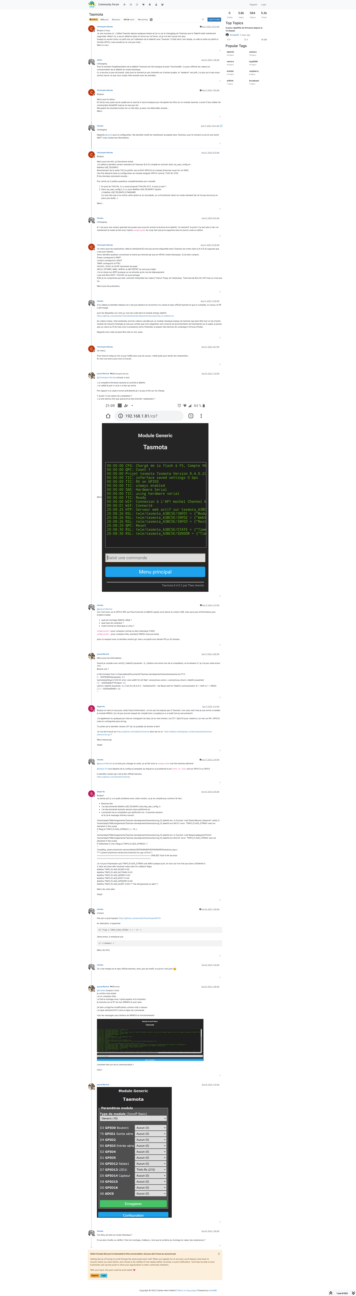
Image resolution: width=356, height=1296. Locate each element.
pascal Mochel (103, 373)
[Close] (219, 1254)
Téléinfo (94, 19)
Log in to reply (214, 19)
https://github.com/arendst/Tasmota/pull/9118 (139, 918)
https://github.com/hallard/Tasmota (133, 731)
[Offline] (92, 28)
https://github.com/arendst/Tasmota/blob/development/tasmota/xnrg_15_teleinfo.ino (135, 316)
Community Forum (108, 4)
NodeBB (213, 1290)
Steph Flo (101, 706)
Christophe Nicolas (105, 27)
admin (99, 60)
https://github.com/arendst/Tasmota (113, 777)
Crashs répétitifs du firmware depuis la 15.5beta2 (244, 29)
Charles (100, 126)
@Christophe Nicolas (120, 374)
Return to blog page (187, 1290)
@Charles (116, 987)
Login (104, 1275)
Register (95, 1275)
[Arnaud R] (227, 35)
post (110, 135)
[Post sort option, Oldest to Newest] (203, 19)
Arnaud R (234, 35)
